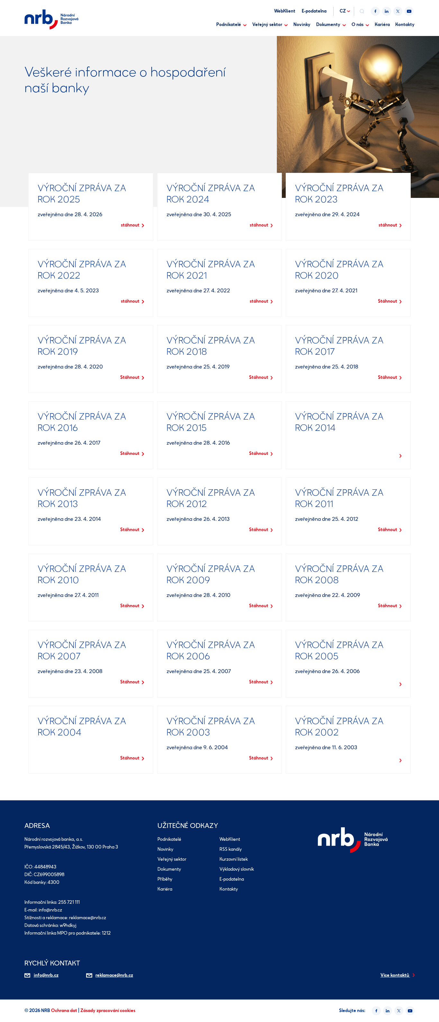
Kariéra (382, 24)
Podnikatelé (228, 24)
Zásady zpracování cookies (107, 1010)
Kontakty (405, 24)
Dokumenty (328, 24)
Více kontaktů (395, 975)
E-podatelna (314, 11)
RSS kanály (231, 849)
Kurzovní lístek (234, 859)
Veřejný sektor (267, 24)
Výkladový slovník (237, 869)
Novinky (301, 24)
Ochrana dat (64, 1010)
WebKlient (284, 11)
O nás (357, 24)
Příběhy (164, 879)
